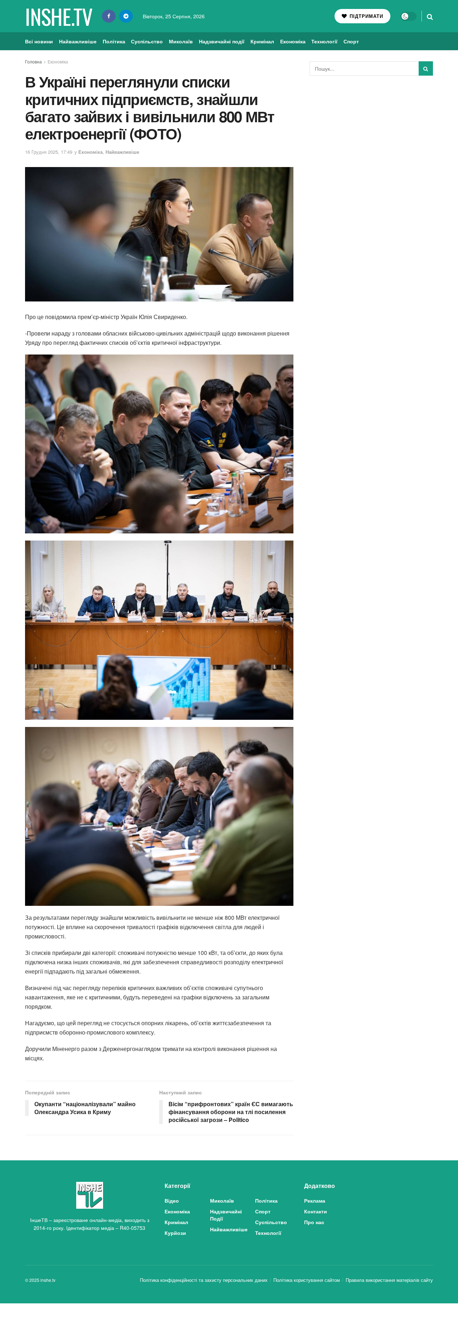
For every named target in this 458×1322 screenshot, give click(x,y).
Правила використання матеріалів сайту (389, 1279)
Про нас (314, 1222)
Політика (114, 41)
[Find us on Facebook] (109, 16)
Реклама (314, 1200)
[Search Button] (430, 16)
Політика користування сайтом (306, 1279)
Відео (172, 1200)
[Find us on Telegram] (126, 16)
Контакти (315, 1211)
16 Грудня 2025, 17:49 (48, 151)
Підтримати (365, 16)
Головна (33, 61)
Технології (324, 41)
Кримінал (262, 41)
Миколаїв (181, 41)
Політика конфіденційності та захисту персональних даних (204, 1279)
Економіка (293, 41)
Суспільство (147, 41)
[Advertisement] (371, 135)
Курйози (175, 1232)
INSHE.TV (58, 16)
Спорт (351, 41)
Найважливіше (78, 41)
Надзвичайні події (221, 41)
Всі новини (39, 41)
